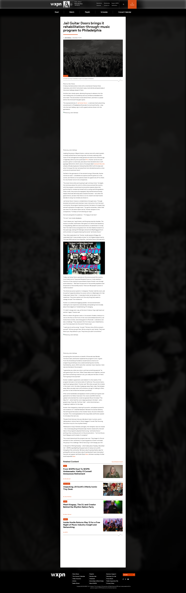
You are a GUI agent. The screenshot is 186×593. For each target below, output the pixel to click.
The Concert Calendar (79, 576)
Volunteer (98, 5)
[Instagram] (125, 579)
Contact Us (106, 5)
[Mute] (71, 4)
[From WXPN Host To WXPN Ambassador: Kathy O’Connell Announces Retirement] (113, 471)
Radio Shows (76, 583)
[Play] (66, 4)
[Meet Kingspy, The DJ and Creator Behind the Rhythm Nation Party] (113, 507)
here (86, 454)
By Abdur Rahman (67, 514)
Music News (76, 574)
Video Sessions (77, 578)
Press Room (109, 578)
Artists (74, 581)
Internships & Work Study (96, 581)
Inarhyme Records (99, 164)
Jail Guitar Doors (82, 103)
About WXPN (93, 583)
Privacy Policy (110, 583)
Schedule (104, 12)
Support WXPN (115, 3)
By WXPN (65, 532)
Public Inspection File (112, 581)
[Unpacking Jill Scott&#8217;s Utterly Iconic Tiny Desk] (113, 489)
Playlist (87, 12)
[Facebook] (123, 579)
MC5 (87, 159)
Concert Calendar (124, 12)
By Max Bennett (66, 478)
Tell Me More (114, 5)
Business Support (111, 574)
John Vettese (68, 37)
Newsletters (99, 3)
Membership (107, 3)
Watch (71, 12)
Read (57, 12)
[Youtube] (128, 579)
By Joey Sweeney (67, 496)
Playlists (91, 574)
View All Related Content (117, 461)
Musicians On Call (111, 576)
